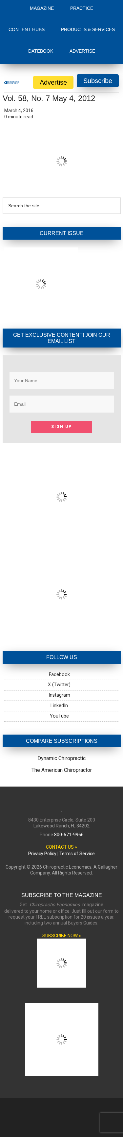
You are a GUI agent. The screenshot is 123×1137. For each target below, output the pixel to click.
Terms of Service (77, 853)
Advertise (53, 82)
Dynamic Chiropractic (61, 758)
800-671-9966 (69, 834)
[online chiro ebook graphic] (62, 536)
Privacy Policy (42, 853)
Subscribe (97, 80)
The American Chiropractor (61, 770)
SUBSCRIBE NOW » (61, 935)
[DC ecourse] (62, 633)
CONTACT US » (61, 847)
